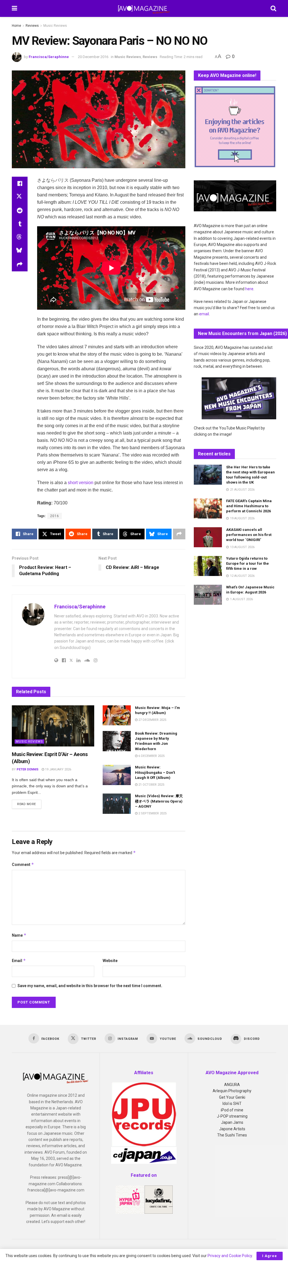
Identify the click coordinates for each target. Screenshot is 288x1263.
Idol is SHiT (232, 1103)
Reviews (32, 26)
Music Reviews (55, 26)
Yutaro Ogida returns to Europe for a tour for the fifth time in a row (247, 563)
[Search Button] (273, 8)
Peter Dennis (28, 769)
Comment (23, 864)
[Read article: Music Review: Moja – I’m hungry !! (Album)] (117, 715)
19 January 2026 (57, 769)
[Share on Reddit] (20, 210)
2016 (54, 516)
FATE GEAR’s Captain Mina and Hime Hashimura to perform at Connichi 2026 (249, 506)
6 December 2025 (151, 756)
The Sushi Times (232, 1135)
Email (19, 960)
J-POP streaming (232, 1116)
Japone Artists (232, 1129)
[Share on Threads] (20, 237)
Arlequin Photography (232, 1091)
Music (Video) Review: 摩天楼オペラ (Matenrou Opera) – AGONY (159, 801)
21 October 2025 (151, 784)
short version (80, 482)
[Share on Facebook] (20, 183)
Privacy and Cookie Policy (230, 1255)
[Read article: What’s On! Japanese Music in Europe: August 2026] (208, 595)
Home (16, 26)
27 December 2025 (152, 720)
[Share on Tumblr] (20, 224)
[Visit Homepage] (144, 8)
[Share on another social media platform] (20, 264)
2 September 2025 (152, 813)
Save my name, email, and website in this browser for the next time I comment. (89, 985)
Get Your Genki (232, 1097)
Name (19, 935)
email (204, 314)
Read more (29, 804)
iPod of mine (232, 1110)
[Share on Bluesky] (20, 251)
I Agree (269, 1256)
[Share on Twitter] (20, 197)
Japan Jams (232, 1122)
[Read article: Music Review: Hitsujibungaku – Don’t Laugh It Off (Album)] (117, 775)
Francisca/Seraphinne (49, 57)
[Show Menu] (14, 8)
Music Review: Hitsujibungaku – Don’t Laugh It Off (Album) (155, 772)
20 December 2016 (93, 57)
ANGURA (232, 1084)
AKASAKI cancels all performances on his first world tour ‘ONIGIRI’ (248, 535)
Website (110, 960)
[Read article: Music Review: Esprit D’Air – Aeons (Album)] (53, 726)
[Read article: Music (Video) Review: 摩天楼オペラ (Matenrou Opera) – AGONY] (117, 804)
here (249, 289)
